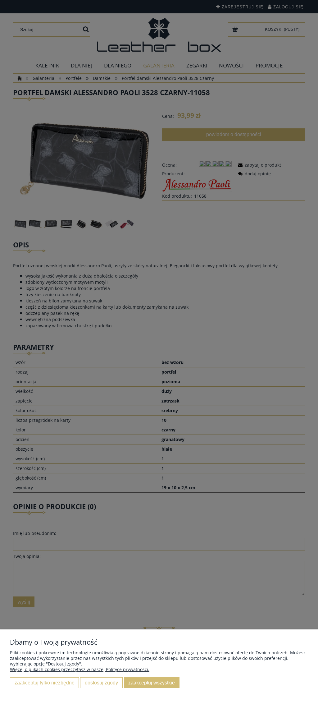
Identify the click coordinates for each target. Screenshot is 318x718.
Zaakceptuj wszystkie (151, 682)
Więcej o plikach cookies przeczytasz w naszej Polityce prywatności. (79, 669)
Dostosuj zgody (101, 682)
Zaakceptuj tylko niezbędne (45, 682)
